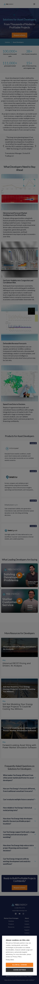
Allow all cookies (19, 965)
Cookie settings (19, 970)
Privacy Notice (10, 959)
